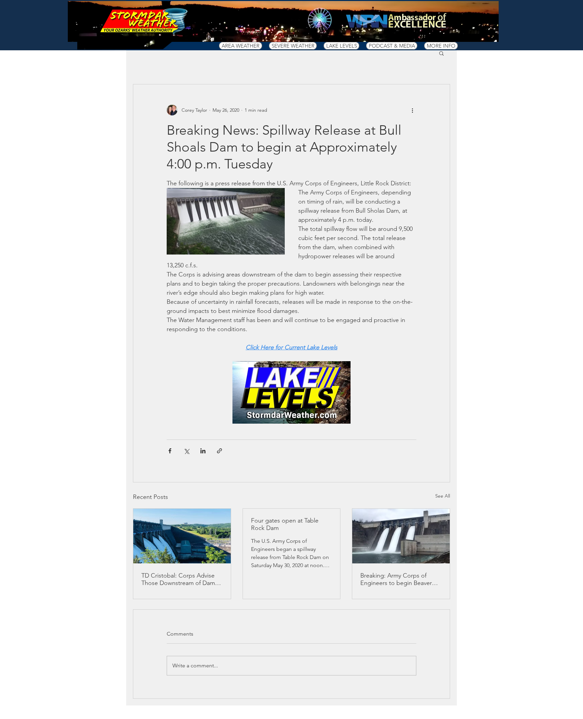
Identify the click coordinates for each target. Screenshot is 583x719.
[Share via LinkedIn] (203, 451)
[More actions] (412, 110)
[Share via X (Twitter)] (186, 451)
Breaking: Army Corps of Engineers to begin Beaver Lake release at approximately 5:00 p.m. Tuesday (400, 579)
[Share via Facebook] (170, 451)
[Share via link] (219, 451)
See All (442, 496)
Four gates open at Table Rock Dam (284, 524)
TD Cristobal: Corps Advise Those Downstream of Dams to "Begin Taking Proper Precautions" (179, 579)
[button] (240, 46)
